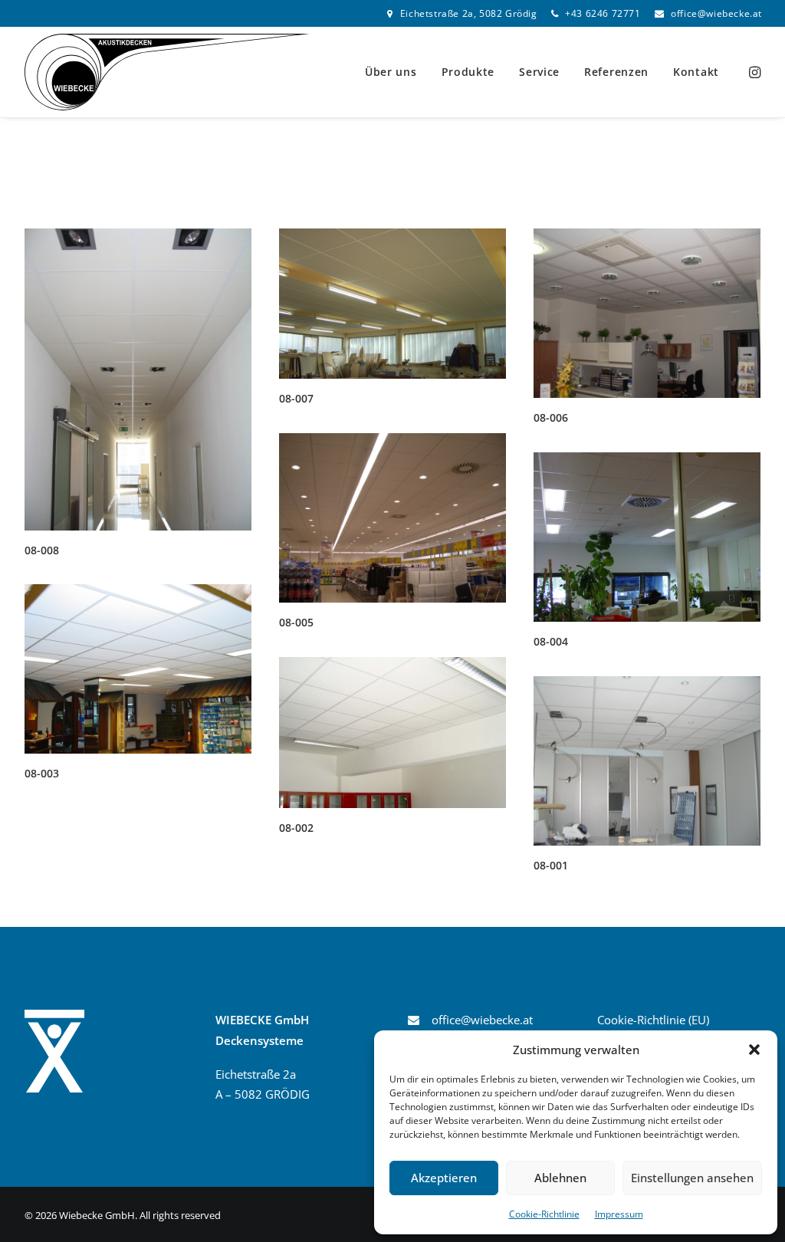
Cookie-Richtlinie (544, 1214)
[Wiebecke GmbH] (167, 72)
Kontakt (696, 71)
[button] (754, 1049)
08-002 (296, 827)
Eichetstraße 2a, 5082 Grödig (468, 13)
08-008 (42, 550)
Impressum (619, 1214)
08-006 (551, 417)
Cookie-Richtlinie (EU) (653, 1019)
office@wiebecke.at (716, 13)
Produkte (468, 71)
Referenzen (616, 71)
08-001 (551, 865)
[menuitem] (462, 13)
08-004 (551, 641)
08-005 (296, 622)
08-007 (296, 398)
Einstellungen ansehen (692, 1177)
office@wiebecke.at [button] (482, 1019)
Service (539, 71)
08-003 (42, 773)
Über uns (391, 71)
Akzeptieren (444, 1177)
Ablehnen (560, 1177)
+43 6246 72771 (602, 13)
